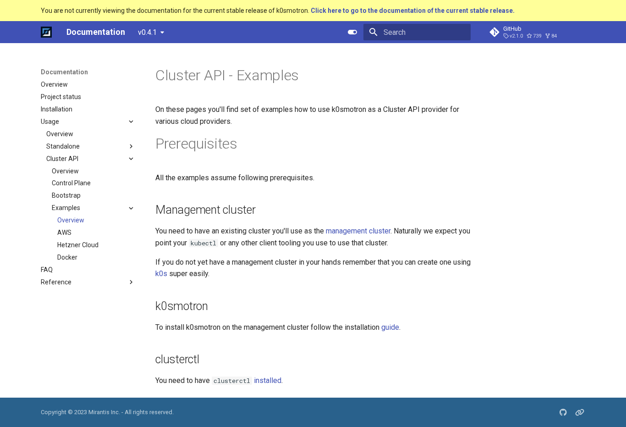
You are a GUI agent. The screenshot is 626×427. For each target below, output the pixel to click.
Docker (67, 257)
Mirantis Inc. (104, 412)
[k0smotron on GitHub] (563, 412)
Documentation (64, 72)
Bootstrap (66, 196)
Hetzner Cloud (78, 245)
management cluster (358, 231)
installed (267, 380)
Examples (66, 208)
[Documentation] (46, 32)
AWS (64, 233)
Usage (50, 121)
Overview (54, 84)
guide (390, 327)
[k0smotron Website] (579, 412)
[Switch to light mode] (352, 32)
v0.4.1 (147, 32)
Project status (61, 96)
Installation (56, 109)
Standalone (63, 146)
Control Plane (71, 183)
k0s (161, 273)
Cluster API (62, 158)
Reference (56, 282)
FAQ (47, 269)
